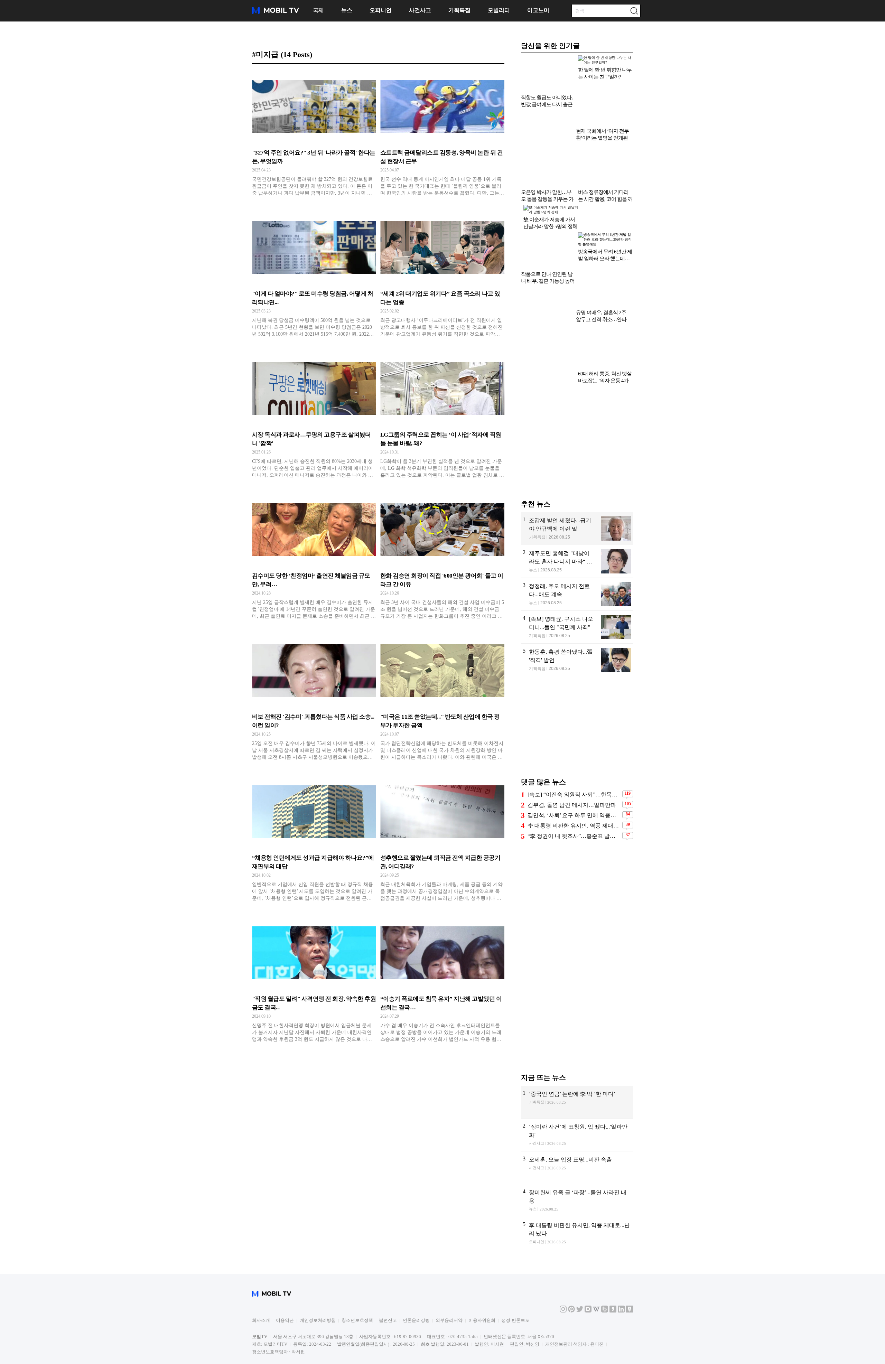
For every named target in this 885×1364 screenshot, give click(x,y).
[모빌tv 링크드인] (621, 1273)
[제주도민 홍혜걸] (577, 523)
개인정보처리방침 (318, 1282)
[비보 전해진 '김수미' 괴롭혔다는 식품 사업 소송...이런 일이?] (314, 699)
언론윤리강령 (416, 1282)
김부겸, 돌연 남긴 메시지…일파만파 (572, 767)
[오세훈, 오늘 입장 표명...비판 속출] (577, 1129)
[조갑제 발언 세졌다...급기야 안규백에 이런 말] (577, 490)
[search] (634, 11)
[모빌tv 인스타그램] (563, 1273)
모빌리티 (499, 10)
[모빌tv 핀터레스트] (571, 1273)
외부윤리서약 (449, 1282)
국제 (318, 10)
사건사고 (420, 10)
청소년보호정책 (357, 1282)
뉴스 (346, 10)
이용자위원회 (481, 1282)
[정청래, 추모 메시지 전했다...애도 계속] (577, 556)
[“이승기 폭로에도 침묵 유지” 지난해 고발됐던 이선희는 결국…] (442, 981)
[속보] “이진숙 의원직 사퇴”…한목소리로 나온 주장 (574, 756)
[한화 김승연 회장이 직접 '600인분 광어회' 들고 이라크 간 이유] (442, 558)
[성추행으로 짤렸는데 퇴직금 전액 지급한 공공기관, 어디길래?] (442, 840)
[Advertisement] (577, 407)
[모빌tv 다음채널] (588, 1273)
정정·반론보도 (515, 1282)
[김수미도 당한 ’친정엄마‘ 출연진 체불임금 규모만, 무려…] (314, 558)
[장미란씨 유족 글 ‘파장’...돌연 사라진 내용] (577, 1162)
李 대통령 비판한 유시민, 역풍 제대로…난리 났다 (574, 788)
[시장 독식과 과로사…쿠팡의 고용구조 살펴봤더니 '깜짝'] (314, 417)
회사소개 (261, 1282)
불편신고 (388, 1282)
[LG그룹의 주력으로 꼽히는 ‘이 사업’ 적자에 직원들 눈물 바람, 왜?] (442, 417)
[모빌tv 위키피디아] (596, 1273)
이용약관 (285, 1282)
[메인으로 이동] (275, 13)
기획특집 (459, 10)
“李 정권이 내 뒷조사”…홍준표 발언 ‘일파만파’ (574, 798)
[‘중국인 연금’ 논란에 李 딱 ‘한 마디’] (577, 1064)
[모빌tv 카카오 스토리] (612, 1273)
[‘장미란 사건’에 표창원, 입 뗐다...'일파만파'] (577, 1097)
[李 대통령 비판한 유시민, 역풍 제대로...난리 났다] (577, 1195)
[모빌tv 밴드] (604, 1273)
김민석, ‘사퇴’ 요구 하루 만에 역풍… (572, 777)
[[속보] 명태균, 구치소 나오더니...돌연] (577, 589)
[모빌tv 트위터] (579, 1273)
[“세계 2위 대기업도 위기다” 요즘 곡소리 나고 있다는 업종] (442, 276)
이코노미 (538, 10)
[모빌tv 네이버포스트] (629, 1273)
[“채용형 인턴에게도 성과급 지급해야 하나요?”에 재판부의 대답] (314, 840)
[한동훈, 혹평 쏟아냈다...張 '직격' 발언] (577, 622)
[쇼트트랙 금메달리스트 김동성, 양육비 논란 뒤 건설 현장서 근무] (442, 135)
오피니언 (381, 10)
